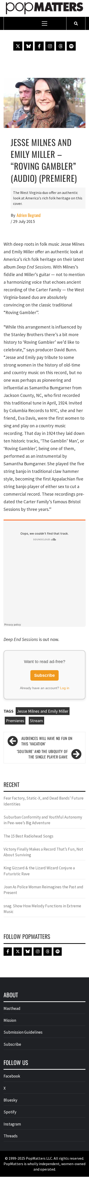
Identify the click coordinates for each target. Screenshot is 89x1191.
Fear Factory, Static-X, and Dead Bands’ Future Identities (44, 801)
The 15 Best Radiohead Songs (28, 836)
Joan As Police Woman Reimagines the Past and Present (43, 889)
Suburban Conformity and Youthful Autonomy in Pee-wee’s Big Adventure (43, 819)
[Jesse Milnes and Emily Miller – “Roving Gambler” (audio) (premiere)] (44, 102)
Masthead (12, 1008)
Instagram (12, 1124)
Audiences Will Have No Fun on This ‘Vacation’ (46, 741)
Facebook (12, 1076)
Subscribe (44, 675)
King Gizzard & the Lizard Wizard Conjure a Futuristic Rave (39, 870)
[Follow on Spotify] (71, 46)
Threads (11, 1136)
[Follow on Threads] (60, 46)
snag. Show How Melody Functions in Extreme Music (42, 908)
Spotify (10, 1112)
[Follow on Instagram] (49, 46)
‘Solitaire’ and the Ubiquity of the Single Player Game (42, 754)
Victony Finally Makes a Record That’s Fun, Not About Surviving (43, 852)
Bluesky (10, 1100)
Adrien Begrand (29, 215)
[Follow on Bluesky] (28, 46)
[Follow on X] (17, 46)
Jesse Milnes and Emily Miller (42, 711)
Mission (10, 1020)
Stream (36, 720)
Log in (64, 688)
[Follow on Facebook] (39, 46)
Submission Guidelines (23, 1032)
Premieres (15, 720)
